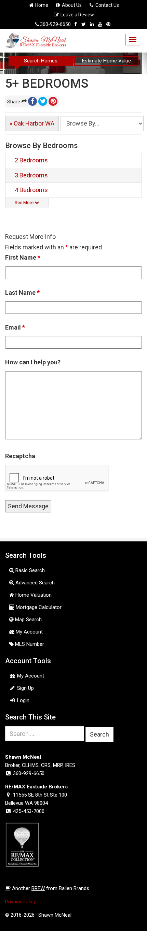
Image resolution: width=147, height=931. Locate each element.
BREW (38, 888)
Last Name (22, 292)
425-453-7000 (28, 811)
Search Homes (40, 61)
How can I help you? (33, 362)
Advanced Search (34, 583)
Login (22, 700)
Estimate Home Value (106, 61)
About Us (71, 5)
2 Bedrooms (31, 160)
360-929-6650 (55, 24)
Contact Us (106, 5)
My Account (28, 632)
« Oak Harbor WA (32, 123)
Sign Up (25, 688)
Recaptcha (20, 456)
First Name (22, 257)
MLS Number (29, 644)
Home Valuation (33, 595)
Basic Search (29, 570)
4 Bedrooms (31, 189)
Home (41, 5)
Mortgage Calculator (38, 607)
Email (15, 327)
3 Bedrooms (31, 175)
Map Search (28, 619)
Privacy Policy (20, 902)
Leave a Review (76, 14)
